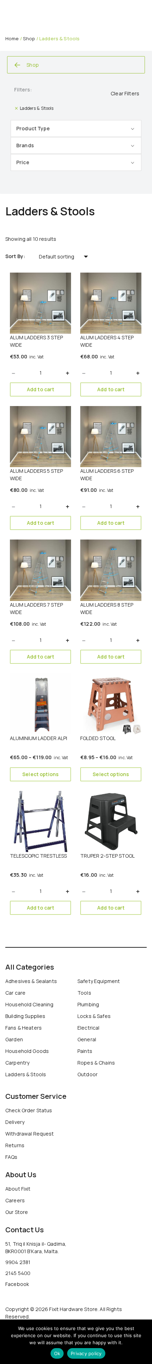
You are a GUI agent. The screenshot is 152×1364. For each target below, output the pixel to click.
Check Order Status (28, 1110)
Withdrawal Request (29, 1133)
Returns (14, 1145)
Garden (14, 1039)
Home (12, 38)
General (86, 1039)
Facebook (17, 1284)
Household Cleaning (29, 1004)
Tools (84, 992)
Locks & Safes (94, 1016)
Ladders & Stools (25, 1074)
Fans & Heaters (23, 1027)
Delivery (14, 1122)
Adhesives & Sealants (31, 981)
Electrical (88, 1027)
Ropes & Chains (96, 1062)
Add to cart (40, 389)
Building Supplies (25, 1016)
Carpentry (17, 1062)
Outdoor (87, 1074)
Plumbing (88, 1004)
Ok (57, 1353)
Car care (15, 992)
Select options (40, 774)
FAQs (11, 1157)
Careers (15, 1200)
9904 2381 (17, 1262)
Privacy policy (86, 1353)
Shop (29, 38)
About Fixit (18, 1188)
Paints (84, 1051)
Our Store (16, 1212)
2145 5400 (17, 1273)
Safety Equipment (98, 981)
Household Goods (27, 1051)
